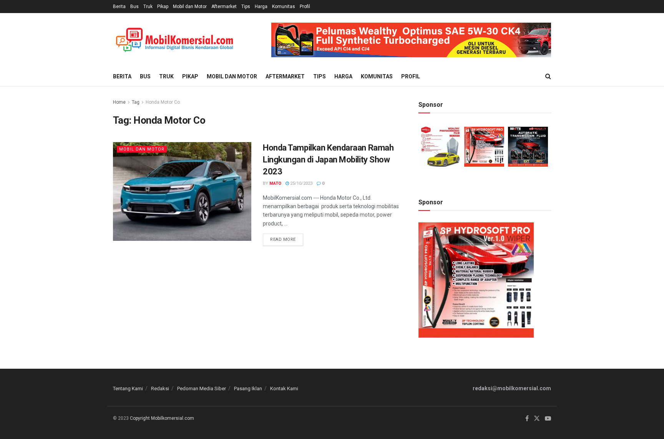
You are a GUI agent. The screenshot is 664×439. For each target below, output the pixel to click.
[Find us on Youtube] (548, 418)
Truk (148, 6)
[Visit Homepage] (174, 40)
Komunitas (283, 6)
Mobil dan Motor (190, 6)
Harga (261, 6)
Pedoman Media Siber (201, 388)
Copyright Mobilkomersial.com (162, 418)
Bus (134, 6)
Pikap (162, 6)
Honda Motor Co (163, 102)
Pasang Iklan (248, 388)
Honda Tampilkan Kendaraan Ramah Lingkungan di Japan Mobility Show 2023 (328, 159)
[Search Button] (548, 76)
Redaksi (160, 388)
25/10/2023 (300, 183)
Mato (275, 183)
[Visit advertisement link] (411, 40)
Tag (135, 102)
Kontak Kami (284, 388)
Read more (286, 238)
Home (119, 102)
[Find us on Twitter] (537, 418)
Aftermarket (224, 6)
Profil (305, 6)
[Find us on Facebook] (527, 418)
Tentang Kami (128, 388)
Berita (119, 6)
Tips (245, 6)
